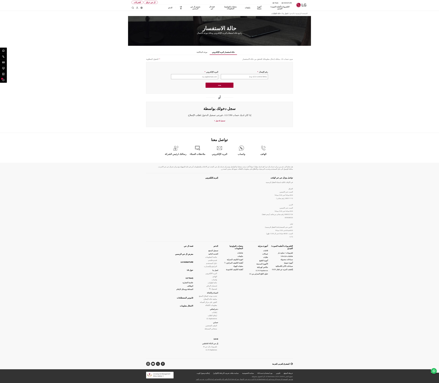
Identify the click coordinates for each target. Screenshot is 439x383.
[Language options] (141, 7)
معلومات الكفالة (211, 305)
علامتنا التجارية (188, 282)
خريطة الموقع (288, 373)
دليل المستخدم (211, 263)
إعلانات (214, 312)
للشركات (137, 2)
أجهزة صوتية (288, 263)
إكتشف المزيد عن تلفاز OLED (282, 269)
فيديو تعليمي (212, 260)
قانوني (278, 373)
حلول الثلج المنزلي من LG (258, 274)
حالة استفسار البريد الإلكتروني (223, 52)
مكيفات (240, 256)
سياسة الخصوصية (248, 373)
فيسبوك (214, 289)
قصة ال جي (188, 246)
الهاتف (214, 276)
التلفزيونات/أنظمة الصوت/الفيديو (282, 247)
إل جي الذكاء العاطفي (210, 343)
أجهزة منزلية (263, 246)
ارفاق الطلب (212, 315)
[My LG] (137, 7)
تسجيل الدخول (220, 121)
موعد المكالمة (202, 52)
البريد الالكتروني (211, 178)
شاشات (240, 253)
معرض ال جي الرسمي (184, 254)
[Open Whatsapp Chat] (434, 371)
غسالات (265, 254)
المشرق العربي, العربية (281, 364)
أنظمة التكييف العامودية (234, 269)
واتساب (214, 280)
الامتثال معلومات (186, 306)
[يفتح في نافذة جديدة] (163, 364)
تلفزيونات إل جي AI (210, 347)
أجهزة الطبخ (263, 260)
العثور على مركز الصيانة (208, 302)
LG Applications (211, 318)
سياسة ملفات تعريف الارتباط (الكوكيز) (226, 373)
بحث (219, 85)
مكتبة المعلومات (211, 257)
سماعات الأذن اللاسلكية (284, 266)
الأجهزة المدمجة (262, 264)
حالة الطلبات (212, 283)
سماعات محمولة (287, 259)
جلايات (265, 257)
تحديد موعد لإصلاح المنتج (208, 296)
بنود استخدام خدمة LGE (265, 373)
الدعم (216, 246)
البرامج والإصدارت (210, 266)
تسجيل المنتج (213, 250)
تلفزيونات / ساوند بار (285, 253)
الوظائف (190, 286)
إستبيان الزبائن (211, 286)
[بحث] (132, 7)
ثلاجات (265, 250)
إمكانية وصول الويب (203, 373)
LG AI (216, 339)
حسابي (215, 322)
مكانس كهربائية (262, 267)
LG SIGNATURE (187, 262)
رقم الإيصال (262, 72)
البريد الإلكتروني (211, 72)
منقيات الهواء (238, 266)
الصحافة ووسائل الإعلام (184, 289)
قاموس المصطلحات (185, 298)
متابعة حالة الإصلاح (210, 299)
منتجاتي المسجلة (211, 329)
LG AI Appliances (262, 270)
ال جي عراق (150, 2)
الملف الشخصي (211, 326)
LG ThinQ (189, 278)
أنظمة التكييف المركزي (234, 263)
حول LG (190, 270)
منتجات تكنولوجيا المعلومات (236, 247)
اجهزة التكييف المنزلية (235, 259)
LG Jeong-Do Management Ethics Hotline (161, 375)
